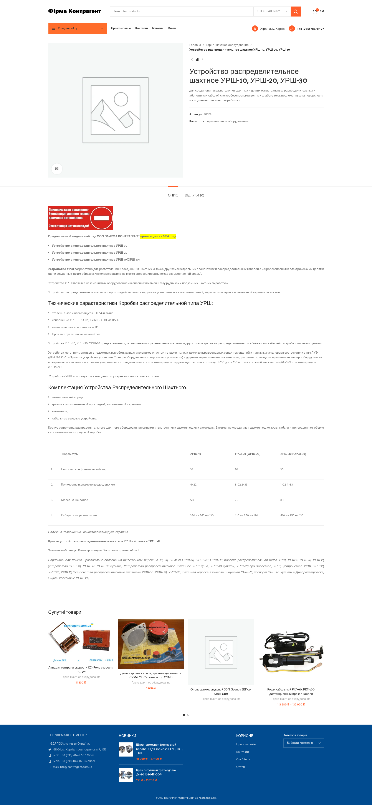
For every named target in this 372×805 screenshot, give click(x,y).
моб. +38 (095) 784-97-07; (70, 755)
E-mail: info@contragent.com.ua (71, 767)
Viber (90, 755)
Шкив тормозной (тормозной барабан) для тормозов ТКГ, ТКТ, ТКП (159, 748)
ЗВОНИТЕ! (156, 541)
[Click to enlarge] (56, 168)
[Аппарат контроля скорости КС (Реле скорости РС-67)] (81, 641)
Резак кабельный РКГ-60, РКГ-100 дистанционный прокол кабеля (291, 691)
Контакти (242, 752)
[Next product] (202, 59)
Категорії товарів (295, 735)
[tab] (173, 193)
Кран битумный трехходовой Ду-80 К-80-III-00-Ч (156, 772)
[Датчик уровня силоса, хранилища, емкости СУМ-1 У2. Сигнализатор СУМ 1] (151, 644)
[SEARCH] (296, 12)
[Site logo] (74, 11)
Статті (240, 767)
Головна (195, 45)
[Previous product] (192, 59)
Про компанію (246, 744)
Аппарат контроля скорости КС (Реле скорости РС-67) (81, 669)
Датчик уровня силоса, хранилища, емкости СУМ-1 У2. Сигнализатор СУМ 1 (151, 675)
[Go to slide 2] (188, 715)
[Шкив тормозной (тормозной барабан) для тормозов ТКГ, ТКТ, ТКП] (126, 751)
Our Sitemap (244, 759)
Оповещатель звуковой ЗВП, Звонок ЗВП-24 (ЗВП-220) (220, 691)
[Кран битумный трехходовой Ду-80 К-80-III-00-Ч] (126, 775)
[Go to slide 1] (184, 715)
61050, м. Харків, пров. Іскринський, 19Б (79, 749)
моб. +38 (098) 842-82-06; (70, 761)
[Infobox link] (268, 28)
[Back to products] (197, 59)
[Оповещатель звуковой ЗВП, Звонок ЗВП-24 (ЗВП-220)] (221, 652)
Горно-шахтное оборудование (227, 45)
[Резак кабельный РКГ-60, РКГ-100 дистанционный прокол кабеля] (291, 652)
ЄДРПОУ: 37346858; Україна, (70, 743)
